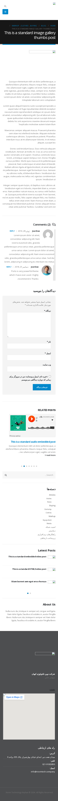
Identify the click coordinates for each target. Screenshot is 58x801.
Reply (12, 231)
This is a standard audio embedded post (33, 441)
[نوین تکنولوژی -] (48, 10)
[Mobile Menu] (5, 11)
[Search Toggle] (5, 6)
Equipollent (47, 520)
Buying (52, 505)
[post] (52, 559)
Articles (52, 494)
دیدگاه (47, 310)
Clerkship (48, 509)
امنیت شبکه (51, 527)
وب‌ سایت (47, 364)
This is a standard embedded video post (27, 556)
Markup (52, 516)
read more (51, 455)
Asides (49, 498)
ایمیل (48, 353)
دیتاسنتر (52, 530)
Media (49, 523)
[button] (36, 466)
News (49, 502)
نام (49, 341)
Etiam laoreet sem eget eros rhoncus (28, 581)
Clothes (49, 512)
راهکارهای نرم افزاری (47, 534)
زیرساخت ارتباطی (48, 538)
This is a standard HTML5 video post (29, 569)
